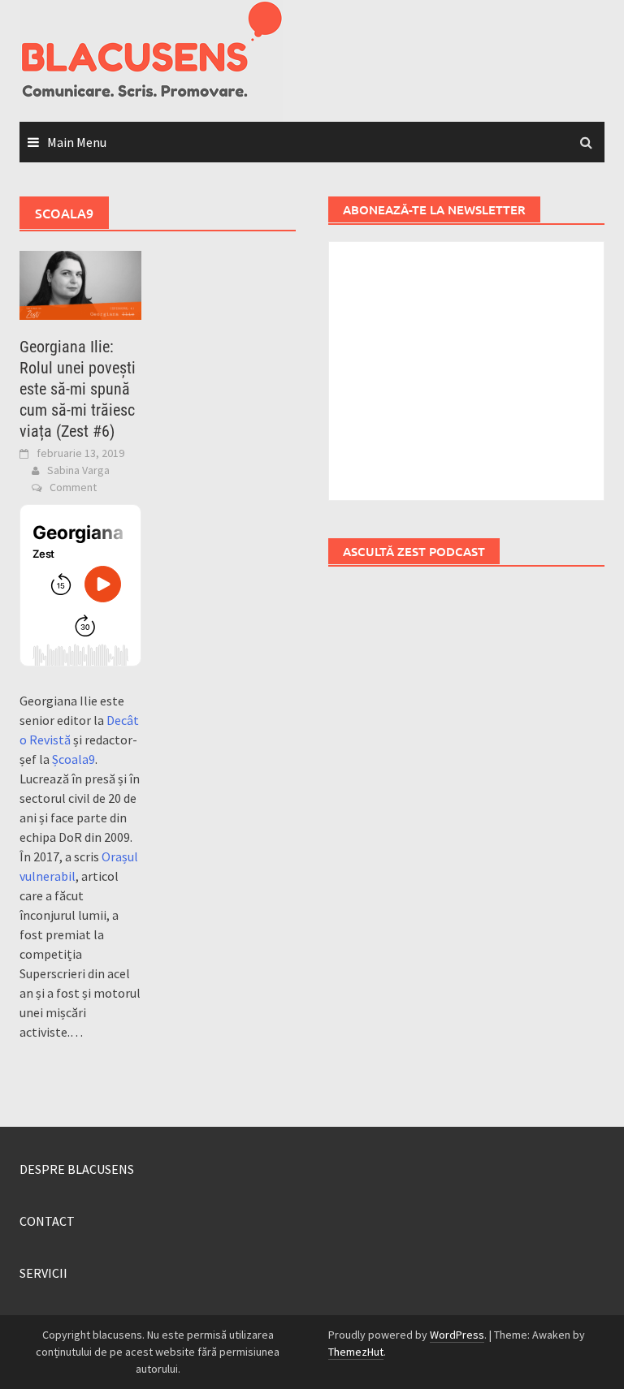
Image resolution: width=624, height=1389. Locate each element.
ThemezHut (356, 1351)
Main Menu (76, 142)
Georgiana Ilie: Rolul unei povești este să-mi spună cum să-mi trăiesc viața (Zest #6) (78, 389)
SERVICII (43, 1273)
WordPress (457, 1334)
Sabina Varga (78, 470)
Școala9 (73, 759)
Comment (73, 487)
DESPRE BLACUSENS (77, 1169)
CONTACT (47, 1221)
